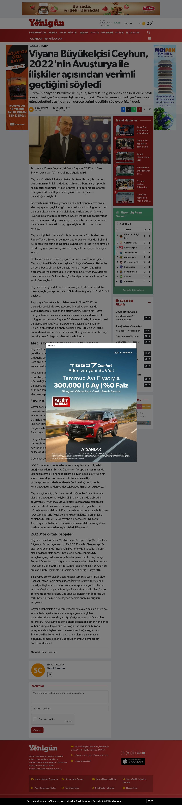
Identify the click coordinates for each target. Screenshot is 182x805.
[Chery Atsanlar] (91, 405)
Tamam (150, 801)
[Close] (133, 345)
